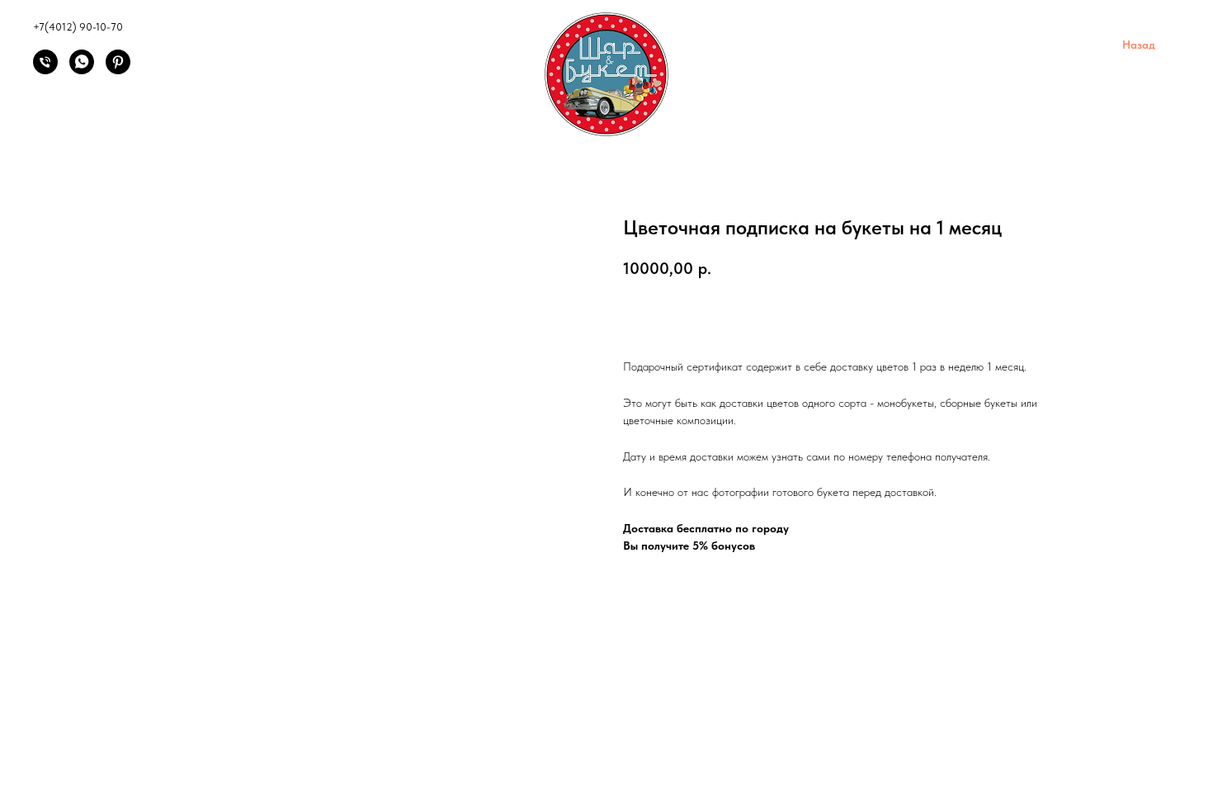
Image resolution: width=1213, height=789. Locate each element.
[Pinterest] (118, 70)
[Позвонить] (45, 70)
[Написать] (81, 70)
